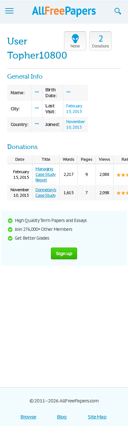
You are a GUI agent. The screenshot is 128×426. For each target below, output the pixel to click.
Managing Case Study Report (45, 174)
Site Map (97, 417)
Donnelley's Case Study (45, 192)
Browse (28, 417)
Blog (61, 417)
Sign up (64, 253)
